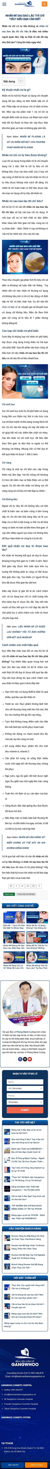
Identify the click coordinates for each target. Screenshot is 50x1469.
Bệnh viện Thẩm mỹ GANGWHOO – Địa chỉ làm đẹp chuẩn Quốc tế (27, 1150)
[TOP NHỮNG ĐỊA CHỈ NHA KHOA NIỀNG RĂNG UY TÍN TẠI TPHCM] (7, 1208)
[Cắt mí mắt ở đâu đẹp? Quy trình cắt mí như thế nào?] (7, 1198)
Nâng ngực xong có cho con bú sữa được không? (23, 1325)
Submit (25, 1110)
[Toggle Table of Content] (19, 81)
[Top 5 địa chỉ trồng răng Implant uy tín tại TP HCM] (7, 1170)
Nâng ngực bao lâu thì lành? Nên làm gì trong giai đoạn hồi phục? (27, 1315)
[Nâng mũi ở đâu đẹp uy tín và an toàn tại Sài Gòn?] (7, 1132)
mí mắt (29, 607)
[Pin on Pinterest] (27, 886)
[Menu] (4, 4)
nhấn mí (6, 307)
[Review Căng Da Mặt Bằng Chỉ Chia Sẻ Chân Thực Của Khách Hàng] (7, 1238)
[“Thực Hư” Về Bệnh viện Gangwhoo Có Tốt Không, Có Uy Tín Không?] (7, 1179)
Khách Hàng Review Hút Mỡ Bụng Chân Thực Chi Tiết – (27, 1266)
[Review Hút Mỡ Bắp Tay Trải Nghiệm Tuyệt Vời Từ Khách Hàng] (7, 1257)
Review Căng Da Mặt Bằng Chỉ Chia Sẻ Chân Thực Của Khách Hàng (27, 1237)
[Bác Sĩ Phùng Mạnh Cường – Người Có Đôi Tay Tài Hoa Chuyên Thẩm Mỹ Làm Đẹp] (7, 1160)
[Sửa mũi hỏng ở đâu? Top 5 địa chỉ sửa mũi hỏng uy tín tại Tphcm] (7, 1141)
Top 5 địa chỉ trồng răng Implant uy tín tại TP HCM (27, 1169)
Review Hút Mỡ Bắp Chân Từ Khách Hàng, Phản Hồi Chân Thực (28, 1247)
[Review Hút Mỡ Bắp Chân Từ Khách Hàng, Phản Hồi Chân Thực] (7, 1247)
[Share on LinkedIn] (33, 886)
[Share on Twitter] (22, 886)
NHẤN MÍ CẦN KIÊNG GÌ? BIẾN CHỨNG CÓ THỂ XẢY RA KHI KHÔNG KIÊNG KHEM (26, 842)
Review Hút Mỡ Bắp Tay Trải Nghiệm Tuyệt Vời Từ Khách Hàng (28, 1256)
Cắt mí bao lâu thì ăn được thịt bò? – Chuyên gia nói (28, 1306)
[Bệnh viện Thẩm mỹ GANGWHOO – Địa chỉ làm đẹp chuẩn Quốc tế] (7, 1151)
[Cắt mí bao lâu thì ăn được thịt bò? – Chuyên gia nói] (7, 1306)
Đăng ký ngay (37, 1465)
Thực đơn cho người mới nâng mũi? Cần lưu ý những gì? (28, 1287)
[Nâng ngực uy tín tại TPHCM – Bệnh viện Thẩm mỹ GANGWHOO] (7, 1217)
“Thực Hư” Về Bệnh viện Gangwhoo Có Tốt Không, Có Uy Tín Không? (27, 1179)
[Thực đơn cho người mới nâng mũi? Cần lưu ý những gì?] (7, 1287)
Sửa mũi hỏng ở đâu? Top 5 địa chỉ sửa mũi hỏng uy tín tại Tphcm (27, 1141)
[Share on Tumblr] (39, 886)
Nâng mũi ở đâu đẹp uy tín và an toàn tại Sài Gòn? (26, 1131)
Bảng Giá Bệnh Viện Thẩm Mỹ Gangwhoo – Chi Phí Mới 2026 (25, 1188)
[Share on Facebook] (16, 886)
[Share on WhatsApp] (10, 886)
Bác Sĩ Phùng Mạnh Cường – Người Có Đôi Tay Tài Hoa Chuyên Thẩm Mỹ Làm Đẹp (28, 1160)
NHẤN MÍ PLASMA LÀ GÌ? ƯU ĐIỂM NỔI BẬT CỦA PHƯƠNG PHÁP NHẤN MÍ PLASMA (26, 142)
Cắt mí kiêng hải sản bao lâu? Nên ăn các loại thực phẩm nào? (27, 1296)
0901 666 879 (13, 1465)
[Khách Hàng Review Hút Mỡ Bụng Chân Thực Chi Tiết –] (7, 1266)
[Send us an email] (25, 1059)
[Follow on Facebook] (20, 1059)
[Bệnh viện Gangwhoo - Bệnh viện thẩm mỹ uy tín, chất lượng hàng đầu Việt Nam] (25, 4)
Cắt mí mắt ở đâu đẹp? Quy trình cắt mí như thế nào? (28, 1198)
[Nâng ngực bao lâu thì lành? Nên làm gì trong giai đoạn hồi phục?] (7, 1316)
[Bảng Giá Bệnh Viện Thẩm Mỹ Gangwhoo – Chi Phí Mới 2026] (7, 1189)
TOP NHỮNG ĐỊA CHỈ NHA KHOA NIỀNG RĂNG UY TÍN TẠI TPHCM (26, 1207)
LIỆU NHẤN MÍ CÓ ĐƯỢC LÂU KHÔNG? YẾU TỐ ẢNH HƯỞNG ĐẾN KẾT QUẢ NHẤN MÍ (26, 632)
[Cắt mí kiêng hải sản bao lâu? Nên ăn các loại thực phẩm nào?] (7, 1297)
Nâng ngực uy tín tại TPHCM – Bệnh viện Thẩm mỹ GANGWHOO (28, 1217)
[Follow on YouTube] (30, 1059)
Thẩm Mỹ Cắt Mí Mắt (26, 894)
